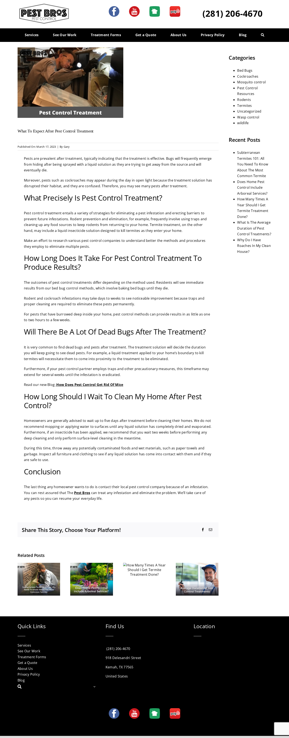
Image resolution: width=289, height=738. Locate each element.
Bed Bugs (244, 70)
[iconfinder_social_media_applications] (175, 8)
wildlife (243, 123)
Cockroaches (247, 76)
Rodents (244, 99)
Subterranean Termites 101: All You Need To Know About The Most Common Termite (252, 164)
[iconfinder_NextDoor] (154, 8)
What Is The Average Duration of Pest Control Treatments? (254, 228)
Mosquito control (251, 82)
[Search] (262, 35)
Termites (244, 105)
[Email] (210, 530)
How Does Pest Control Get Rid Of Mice (89, 384)
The (78, 492)
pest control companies (100, 240)
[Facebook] (203, 530)
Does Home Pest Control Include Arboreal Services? (252, 187)
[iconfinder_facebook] (114, 8)
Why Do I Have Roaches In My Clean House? (254, 246)
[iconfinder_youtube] (134, 8)
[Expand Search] (94, 686)
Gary (67, 147)
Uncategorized (249, 111)
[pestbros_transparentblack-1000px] (44, 5)
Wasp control (248, 117)
